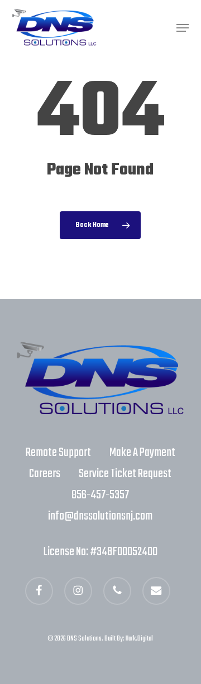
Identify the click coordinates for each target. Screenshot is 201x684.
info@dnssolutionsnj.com (100, 516)
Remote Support (58, 452)
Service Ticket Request (125, 473)
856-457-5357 (100, 495)
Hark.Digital (139, 638)
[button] (182, 27)
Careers (44, 473)
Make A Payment (142, 452)
